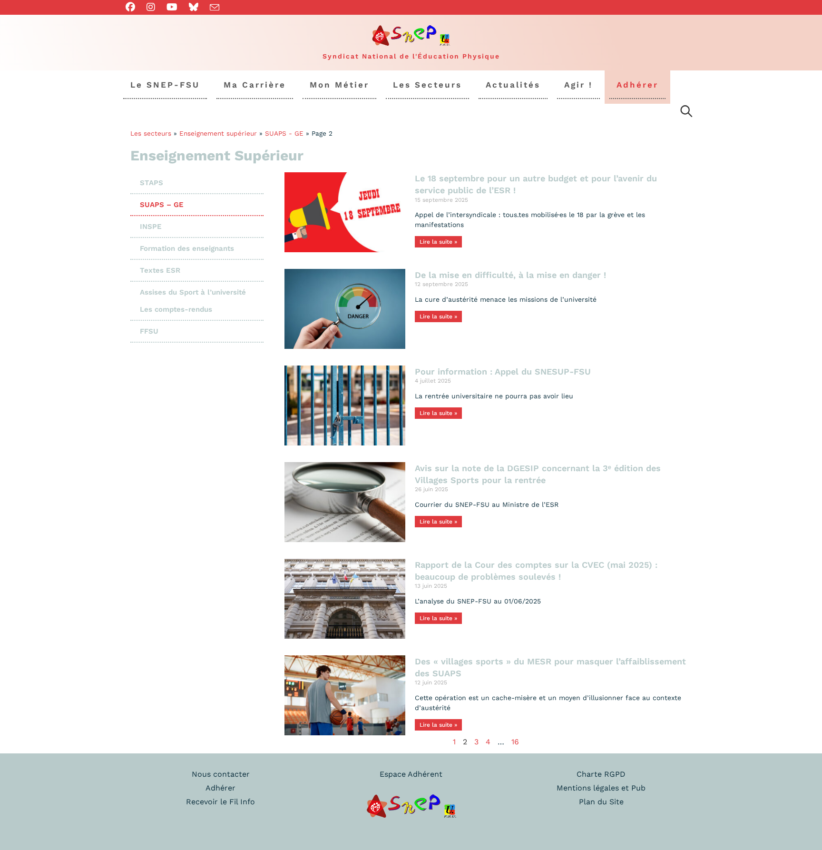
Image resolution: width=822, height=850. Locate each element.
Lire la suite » (438, 241)
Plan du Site (601, 801)
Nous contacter (221, 774)
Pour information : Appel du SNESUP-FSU (503, 371)
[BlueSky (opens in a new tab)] (193, 7)
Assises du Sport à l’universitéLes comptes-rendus (193, 301)
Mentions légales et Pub (601, 787)
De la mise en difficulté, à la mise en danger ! (510, 275)
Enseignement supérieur (218, 133)
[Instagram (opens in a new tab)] (151, 7)
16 (515, 741)
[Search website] (686, 113)
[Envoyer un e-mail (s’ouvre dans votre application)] (214, 7)
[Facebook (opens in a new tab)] (133, 7)
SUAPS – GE (162, 204)
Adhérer (220, 787)
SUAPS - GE (284, 133)
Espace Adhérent (411, 774)
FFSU (149, 331)
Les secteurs (150, 133)
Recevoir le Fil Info (220, 801)
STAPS (151, 182)
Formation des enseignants (187, 248)
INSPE (151, 226)
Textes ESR (160, 270)
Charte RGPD (601, 774)
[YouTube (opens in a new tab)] (172, 7)
